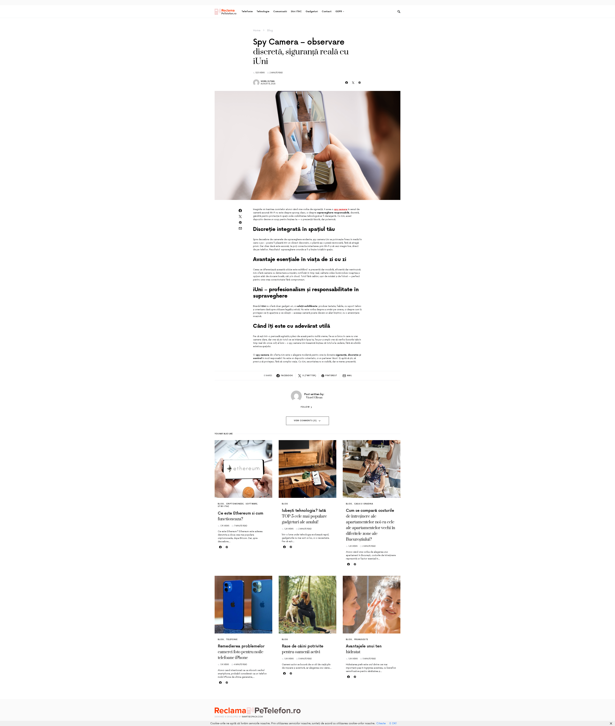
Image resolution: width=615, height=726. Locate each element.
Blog (270, 30)
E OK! (393, 723)
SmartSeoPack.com (252, 717)
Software (251, 504)
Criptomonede (235, 504)
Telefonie (232, 639)
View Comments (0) (305, 421)
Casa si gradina (363, 504)
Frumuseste (361, 639)
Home (256, 30)
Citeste (381, 723)
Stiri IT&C (223, 506)
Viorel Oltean (268, 81)
